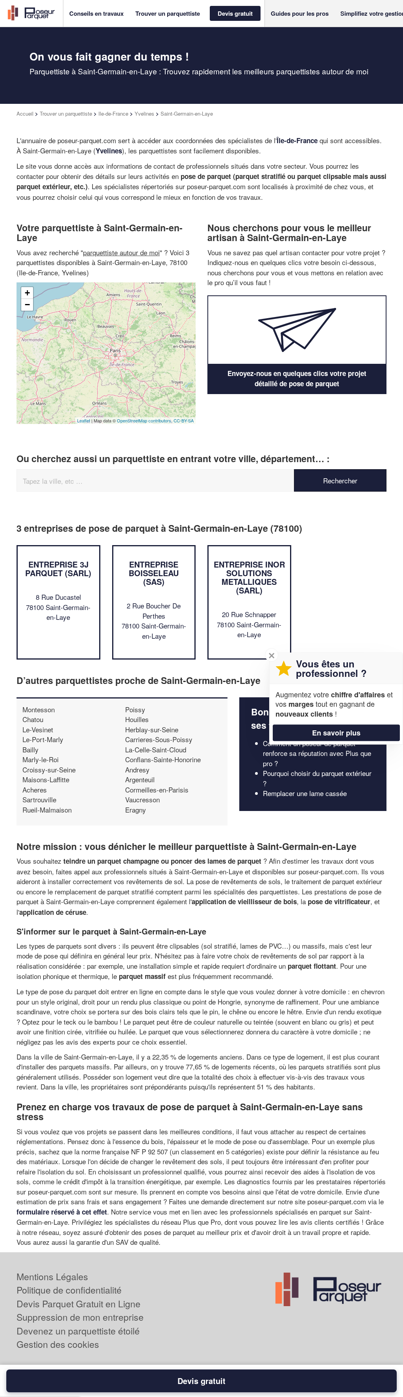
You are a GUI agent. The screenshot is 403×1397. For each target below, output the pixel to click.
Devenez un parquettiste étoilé (78, 1330)
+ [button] (27, 293)
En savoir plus (336, 733)
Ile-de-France (113, 113)
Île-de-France (297, 140)
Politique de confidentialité (69, 1289)
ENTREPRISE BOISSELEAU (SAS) (154, 572)
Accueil (25, 113)
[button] (96, 13)
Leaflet (83, 420)
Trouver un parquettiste (66, 113)
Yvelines (144, 113)
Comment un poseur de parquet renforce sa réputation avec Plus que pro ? (317, 753)
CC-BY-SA (184, 420)
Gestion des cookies (58, 1344)
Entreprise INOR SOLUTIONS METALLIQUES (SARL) (249, 577)
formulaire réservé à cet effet (62, 1211)
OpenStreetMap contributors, (145, 420)
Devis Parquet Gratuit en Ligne (78, 1303)
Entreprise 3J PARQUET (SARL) (58, 568)
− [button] (27, 305)
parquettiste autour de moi (121, 252)
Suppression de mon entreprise (80, 1316)
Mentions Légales (52, 1276)
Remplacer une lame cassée (305, 793)
